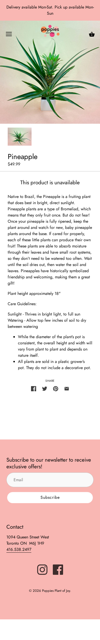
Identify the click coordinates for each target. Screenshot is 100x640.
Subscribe (50, 497)
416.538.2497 (18, 549)
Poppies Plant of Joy (56, 590)
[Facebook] (58, 569)
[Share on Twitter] (44, 388)
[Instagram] (42, 569)
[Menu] (9, 35)
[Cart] (92, 34)
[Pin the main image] (55, 388)
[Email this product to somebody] (66, 388)
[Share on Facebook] (33, 388)
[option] (20, 137)
